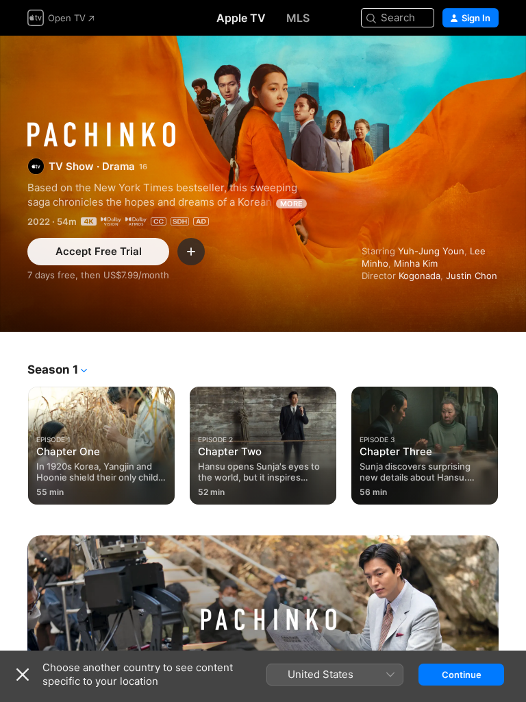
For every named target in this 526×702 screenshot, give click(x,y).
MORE (291, 203)
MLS (298, 18)
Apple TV (241, 18)
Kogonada (419, 275)
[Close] (22, 674)
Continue (461, 674)
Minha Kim (416, 263)
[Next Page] (512, 443)
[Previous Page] (13, 443)
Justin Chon (471, 275)
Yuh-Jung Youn (431, 250)
